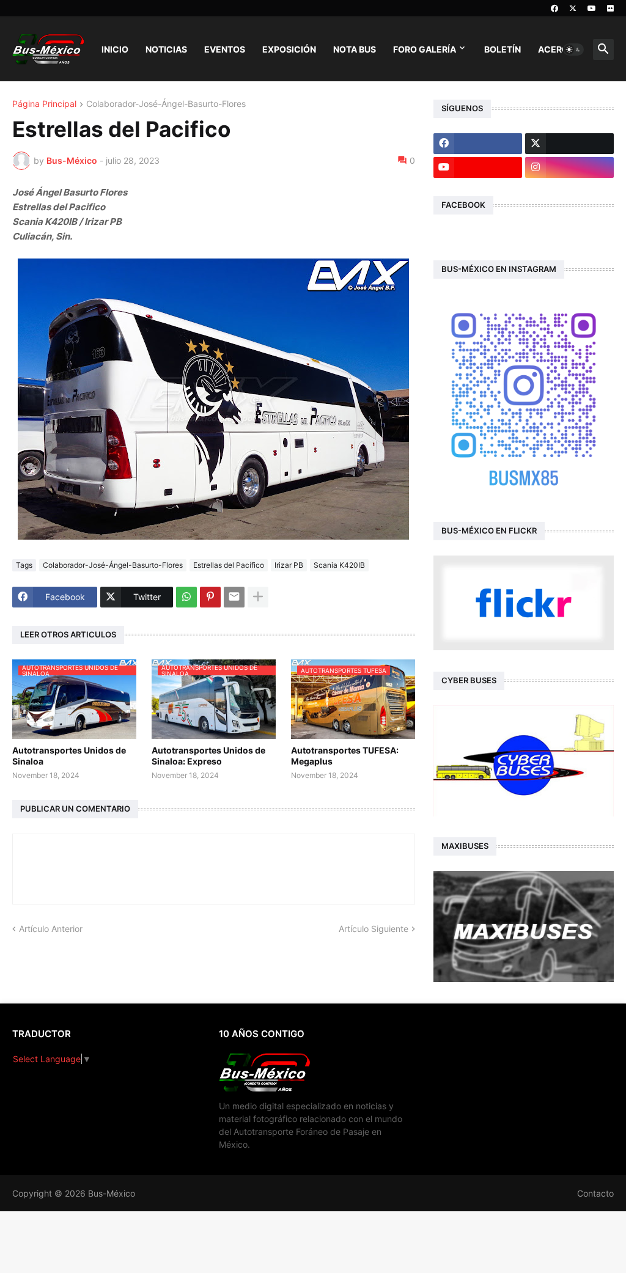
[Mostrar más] (258, 597)
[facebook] (554, 8)
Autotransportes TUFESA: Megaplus (345, 755)
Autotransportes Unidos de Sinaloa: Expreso (208, 755)
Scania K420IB (339, 565)
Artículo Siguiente (373, 928)
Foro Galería (424, 49)
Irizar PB (288, 565)
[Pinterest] (210, 597)
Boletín (502, 49)
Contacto (595, 1193)
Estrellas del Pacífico (228, 565)
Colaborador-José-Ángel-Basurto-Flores (166, 104)
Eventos (224, 49)
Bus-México (111, 1193)
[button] (573, 49)
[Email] (234, 597)
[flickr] (610, 8)
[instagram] (569, 167)
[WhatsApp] (186, 597)
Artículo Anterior (51, 928)
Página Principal (44, 104)
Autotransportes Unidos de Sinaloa (69, 755)
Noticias (166, 49)
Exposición (289, 49)
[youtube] (591, 8)
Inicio (114, 49)
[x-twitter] (572, 8)
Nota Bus (354, 49)
